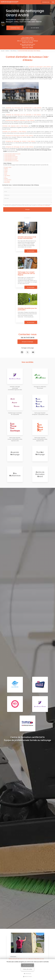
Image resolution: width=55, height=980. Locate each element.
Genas (5, 172)
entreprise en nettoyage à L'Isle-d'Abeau (40, 66)
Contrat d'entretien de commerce (11, 160)
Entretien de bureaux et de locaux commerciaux (27, 237)
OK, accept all (28, 965)
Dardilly (6, 171)
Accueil (2, 50)
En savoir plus (30, 251)
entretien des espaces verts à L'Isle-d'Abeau (15, 126)
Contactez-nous (45, 2)
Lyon (5, 177)
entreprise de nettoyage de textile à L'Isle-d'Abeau (19, 135)
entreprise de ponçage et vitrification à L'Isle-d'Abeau (19, 120)
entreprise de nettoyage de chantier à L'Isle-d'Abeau (20, 141)
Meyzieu (6, 178)
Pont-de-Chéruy (7, 179)
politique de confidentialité (44, 205)
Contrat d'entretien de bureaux (10, 159)
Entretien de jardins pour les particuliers (27, 309)
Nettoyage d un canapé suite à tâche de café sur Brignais (26, 273)
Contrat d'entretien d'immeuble (10, 156)
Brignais (6, 168)
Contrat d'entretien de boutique (11, 158)
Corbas (6, 170)
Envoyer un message (27, 341)
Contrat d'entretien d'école (9, 155)
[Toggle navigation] (53, 2)
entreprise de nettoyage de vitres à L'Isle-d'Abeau (20, 147)
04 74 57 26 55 (35, 28)
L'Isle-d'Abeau (13, 50)
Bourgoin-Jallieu (7, 167)
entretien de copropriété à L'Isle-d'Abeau (14, 131)
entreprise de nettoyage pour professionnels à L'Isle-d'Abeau (23, 107)
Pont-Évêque (7, 181)
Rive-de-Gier (7, 182)
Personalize (28, 973)
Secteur (7, 50)
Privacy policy (28, 976)
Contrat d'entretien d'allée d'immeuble (12, 153)
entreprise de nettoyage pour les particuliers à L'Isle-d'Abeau (23, 115)
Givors (5, 174)
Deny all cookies (28, 969)
